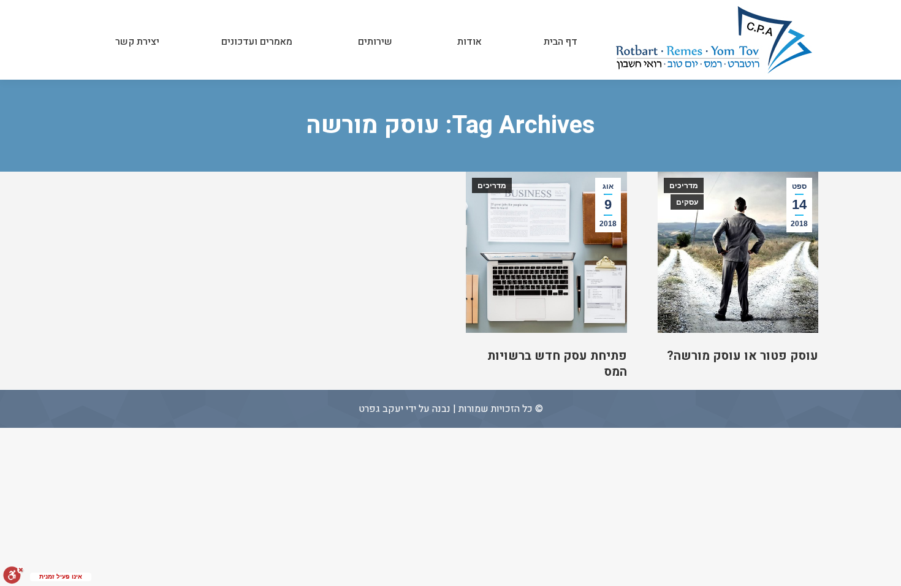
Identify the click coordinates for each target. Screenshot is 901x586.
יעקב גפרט (381, 408)
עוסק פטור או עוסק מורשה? (742, 356)
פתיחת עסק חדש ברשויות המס (557, 364)
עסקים (687, 202)
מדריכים (683, 185)
